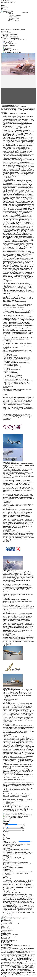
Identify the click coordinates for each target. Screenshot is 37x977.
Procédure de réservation (8, 929)
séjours (9, 12)
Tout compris (3, 12)
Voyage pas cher (12, 16)
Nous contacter (5, 926)
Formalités (12, 113)
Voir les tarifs (5, 35)
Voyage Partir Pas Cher (6, 29)
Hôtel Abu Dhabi (16, 29)
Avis (17, 113)
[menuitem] (3, 17)
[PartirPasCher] (7, 11)
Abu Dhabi (23, 29)
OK (18, 923)
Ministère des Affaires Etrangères (20, 795)
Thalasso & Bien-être (14, 21)
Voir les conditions (8, 386)
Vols (29, 12)
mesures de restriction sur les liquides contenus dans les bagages (18, 737)
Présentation (5, 113)
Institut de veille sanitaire (21, 794)
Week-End (25, 12)
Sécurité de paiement (7, 930)
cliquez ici (11, 976)
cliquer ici (19, 845)
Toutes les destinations (14, 15)
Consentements (5, 938)
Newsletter (4, 10)
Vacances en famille (13, 18)
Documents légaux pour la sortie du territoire (15, 796)
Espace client (4, 927)
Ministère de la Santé (8, 794)
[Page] (5, 917)
